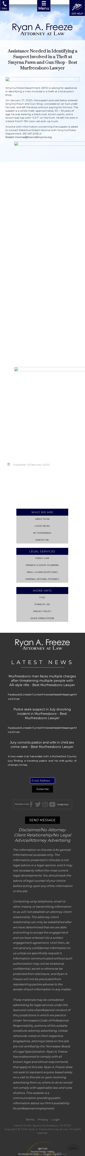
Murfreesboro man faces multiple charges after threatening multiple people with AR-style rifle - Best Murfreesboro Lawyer (42, 680)
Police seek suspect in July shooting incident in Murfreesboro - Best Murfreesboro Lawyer (42, 713)
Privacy (43, 1119)
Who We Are (42, 512)
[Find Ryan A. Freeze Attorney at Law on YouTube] (52, 804)
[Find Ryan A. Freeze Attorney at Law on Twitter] (38, 804)
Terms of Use (42, 604)
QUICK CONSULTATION (42, 618)
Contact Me (42, 540)
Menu (43, 5)
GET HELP (77, 13)
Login (56, 1119)
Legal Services (42, 551)
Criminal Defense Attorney (42, 579)
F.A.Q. (42, 597)
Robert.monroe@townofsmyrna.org (28, 137)
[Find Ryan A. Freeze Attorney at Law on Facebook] (32, 804)
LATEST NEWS (42, 662)
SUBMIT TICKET (42, 1150)
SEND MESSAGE (42, 820)
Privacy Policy (42, 611)
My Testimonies (42, 533)
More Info (42, 590)
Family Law (42, 558)
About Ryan (42, 519)
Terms (30, 1119)
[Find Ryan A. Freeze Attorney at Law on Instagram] (45, 804)
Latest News (42, 526)
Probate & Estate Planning (42, 565)
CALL (4, 8)
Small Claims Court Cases (42, 572)
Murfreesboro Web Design (28, 1154)
